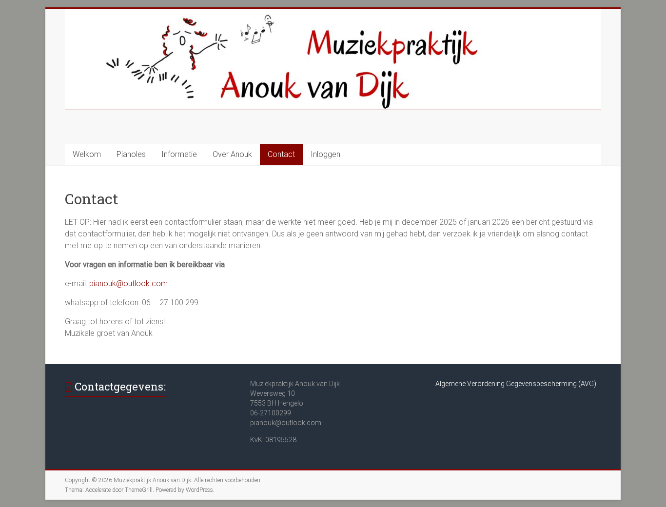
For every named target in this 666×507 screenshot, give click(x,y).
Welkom (87, 154)
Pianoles (131, 154)
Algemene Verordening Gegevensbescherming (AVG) (515, 384)
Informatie (179, 154)
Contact (281, 154)
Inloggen (325, 154)
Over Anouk (232, 154)
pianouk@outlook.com (128, 283)
